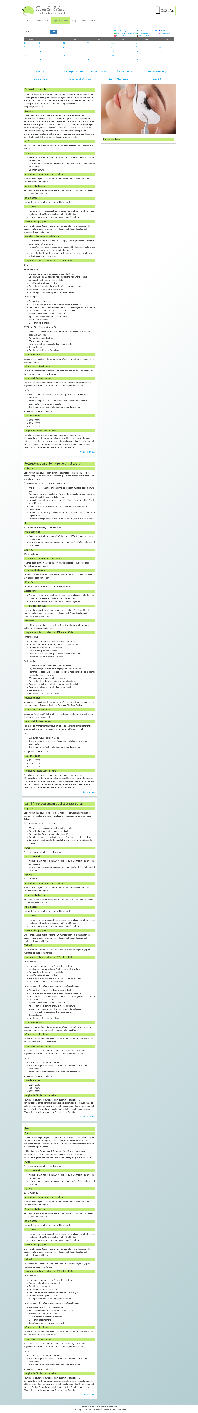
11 (64, 51)
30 (112, 43)
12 (88, 51)
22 (160, 55)
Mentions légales (97, 1406)
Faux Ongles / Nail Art (73, 72)
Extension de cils (144, 33)
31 (137, 43)
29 (88, 43)
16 (25, 55)
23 (25, 60)
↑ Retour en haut (87, 452)
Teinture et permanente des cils (126, 33)
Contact (83, 21)
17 (40, 55)
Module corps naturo (167, 31)
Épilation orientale (145, 36)
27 (40, 43)
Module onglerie (166, 33)
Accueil (27, 21)
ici (53, 411)
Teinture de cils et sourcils (79, 79)
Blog (74, 21)
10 (40, 51)
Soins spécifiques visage (124, 36)
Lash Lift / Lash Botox (118, 79)
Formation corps (121, 31)
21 (137, 55)
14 (137, 51)
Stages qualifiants (60, 21)
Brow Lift (157, 79)
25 (64, 60)
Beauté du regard (99, 72)
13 (112, 51)
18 (64, 55)
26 (25, 43)
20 (112, 55)
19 (88, 55)
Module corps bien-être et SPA (149, 31)
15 (160, 51)
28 (64, 43)
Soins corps (41, 72)
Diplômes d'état (41, 21)
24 (40, 60)
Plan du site (112, 1406)
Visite (93, 21)
